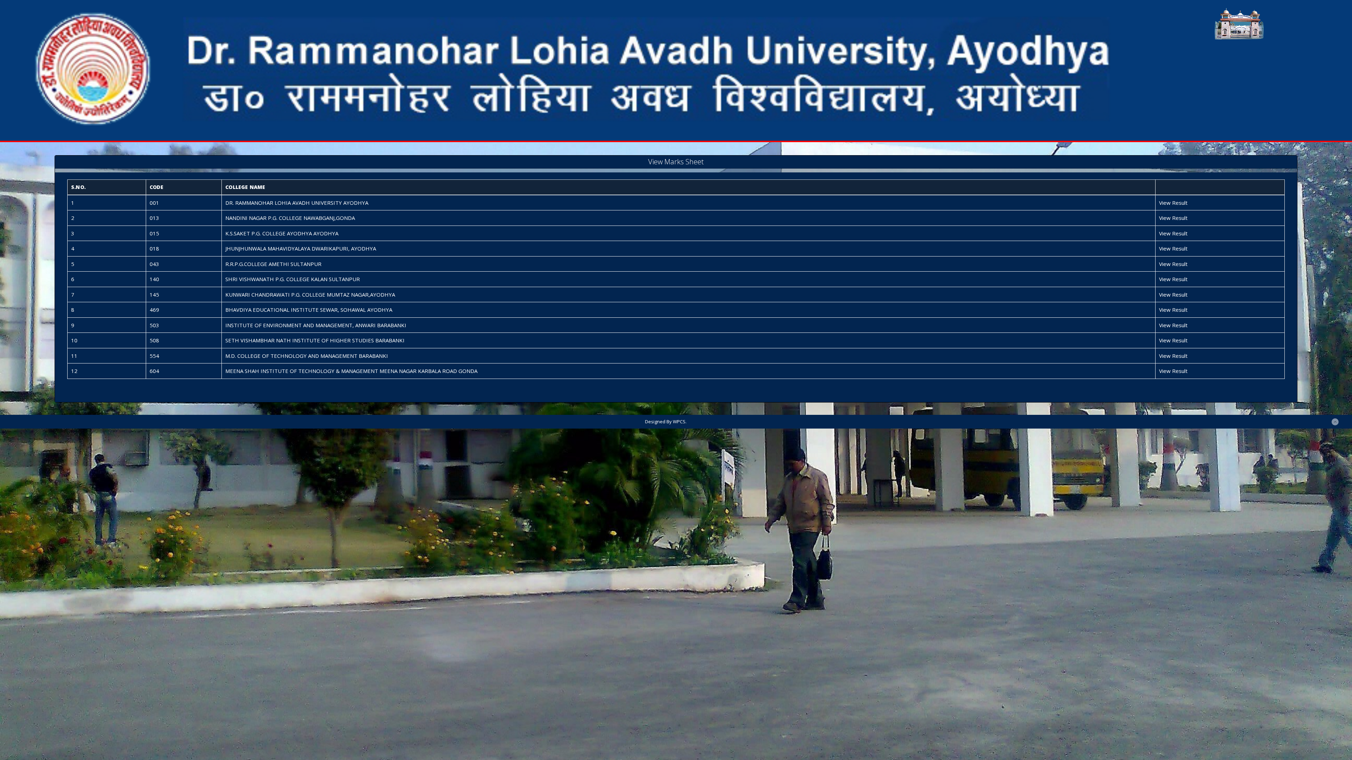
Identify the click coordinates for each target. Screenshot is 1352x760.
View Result (1173, 202)
